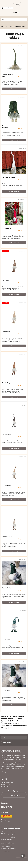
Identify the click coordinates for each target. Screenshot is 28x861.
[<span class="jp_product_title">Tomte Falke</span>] (14, 419)
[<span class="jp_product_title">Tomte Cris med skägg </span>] (14, 60)
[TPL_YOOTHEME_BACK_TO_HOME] (7, 8)
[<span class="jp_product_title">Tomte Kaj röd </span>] (14, 213)
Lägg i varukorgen (15, 88)
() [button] (24, 856)
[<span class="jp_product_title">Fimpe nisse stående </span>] (14, 111)
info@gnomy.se (15, 791)
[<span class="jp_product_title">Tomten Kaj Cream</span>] (14, 162)
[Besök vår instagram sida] (6, 772)
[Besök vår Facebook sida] (2, 772)
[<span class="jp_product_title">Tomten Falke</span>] (14, 522)
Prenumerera (7, 742)
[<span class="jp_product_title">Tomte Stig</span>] (14, 265)
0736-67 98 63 (15, 795)
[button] (17, 4)
